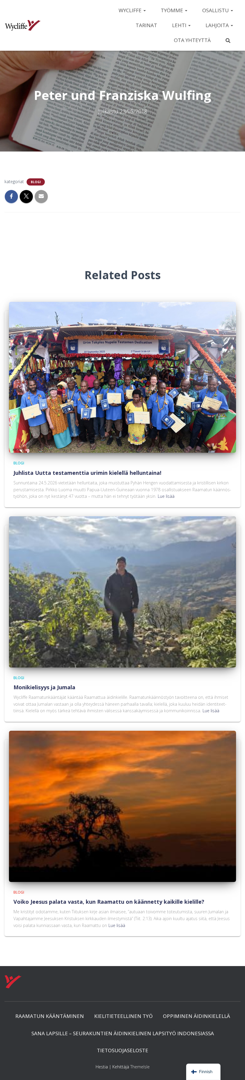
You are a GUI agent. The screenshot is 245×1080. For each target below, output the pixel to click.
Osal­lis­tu (216, 10)
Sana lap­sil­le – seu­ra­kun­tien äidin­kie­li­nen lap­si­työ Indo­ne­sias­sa (122, 1033)
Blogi (36, 182)
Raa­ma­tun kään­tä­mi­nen (49, 1016)
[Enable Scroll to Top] (233, 1068)
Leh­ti (180, 25)
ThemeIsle (140, 1067)
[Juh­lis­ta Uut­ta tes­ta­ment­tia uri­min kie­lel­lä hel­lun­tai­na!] (122, 377)
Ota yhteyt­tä (192, 40)
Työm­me (172, 10)
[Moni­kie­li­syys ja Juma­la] (122, 591)
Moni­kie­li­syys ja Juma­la (44, 687)
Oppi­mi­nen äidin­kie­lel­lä (196, 1016)
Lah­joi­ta (218, 25)
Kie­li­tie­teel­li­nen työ (123, 1016)
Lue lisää (166, 496)
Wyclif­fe (131, 10)
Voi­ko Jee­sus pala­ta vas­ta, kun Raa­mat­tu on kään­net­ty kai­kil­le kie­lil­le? (108, 901)
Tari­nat (146, 25)
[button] (144, 10)
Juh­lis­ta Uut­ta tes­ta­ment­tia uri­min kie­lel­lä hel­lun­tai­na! (87, 472)
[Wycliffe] (22, 25)
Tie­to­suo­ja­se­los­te (122, 1050)
